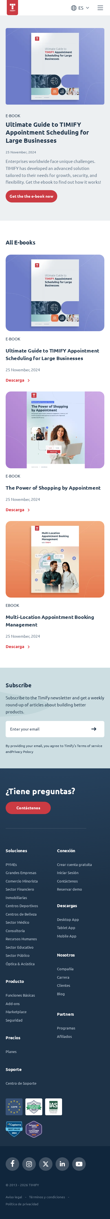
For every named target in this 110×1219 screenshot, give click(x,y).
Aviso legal (14, 1197)
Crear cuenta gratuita (74, 864)
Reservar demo (69, 889)
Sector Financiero (20, 889)
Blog (61, 994)
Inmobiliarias (16, 897)
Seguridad (14, 1020)
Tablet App (66, 927)
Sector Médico (17, 922)
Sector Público (18, 955)
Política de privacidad (22, 1204)
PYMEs (11, 864)
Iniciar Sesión (67, 872)
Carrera (63, 977)
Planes (11, 1051)
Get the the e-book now (31, 196)
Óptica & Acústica (20, 964)
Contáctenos (28, 808)
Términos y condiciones (47, 1197)
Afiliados (64, 1036)
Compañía (65, 969)
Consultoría (15, 930)
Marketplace (16, 1012)
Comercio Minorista (22, 881)
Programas (66, 1028)
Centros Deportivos (22, 906)
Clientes (63, 985)
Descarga (15, 380)
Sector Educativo (20, 947)
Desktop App (68, 919)
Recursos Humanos (21, 939)
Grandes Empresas (21, 872)
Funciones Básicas (20, 995)
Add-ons (13, 1003)
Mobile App (66, 936)
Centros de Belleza (21, 914)
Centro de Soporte (21, 1083)
